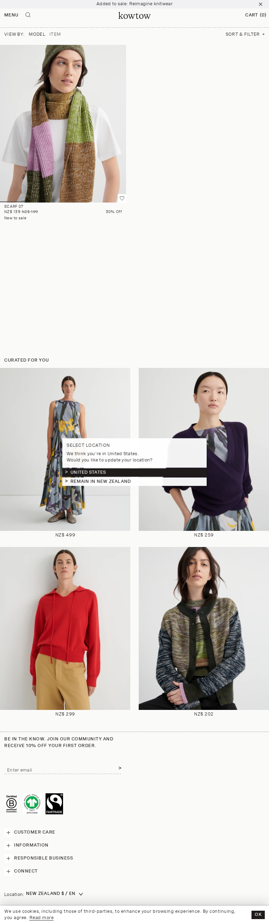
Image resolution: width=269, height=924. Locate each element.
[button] (255, 15)
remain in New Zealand (100, 481)
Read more (41, 918)
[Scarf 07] (63, 124)
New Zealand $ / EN (51, 893)
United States (88, 472)
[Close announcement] (260, 4)
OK (258, 914)
